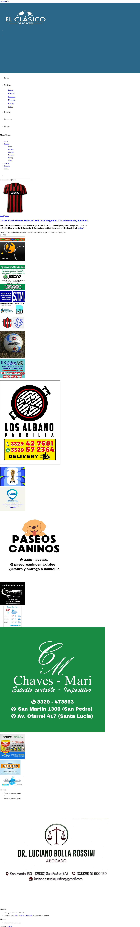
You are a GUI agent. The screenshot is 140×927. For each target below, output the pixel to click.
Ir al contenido (4, 1)
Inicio (6, 141)
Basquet (10, 149)
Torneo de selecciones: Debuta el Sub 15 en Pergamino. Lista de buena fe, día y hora (44, 220)
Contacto (7, 166)
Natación (11, 155)
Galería (6, 163)
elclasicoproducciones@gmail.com (25, 915)
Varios (10, 160)
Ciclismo (11, 152)
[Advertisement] (70, 53)
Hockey (10, 158)
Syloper (10, 926)
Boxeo (6, 169)
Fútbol (10, 146)
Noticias (6, 144)
